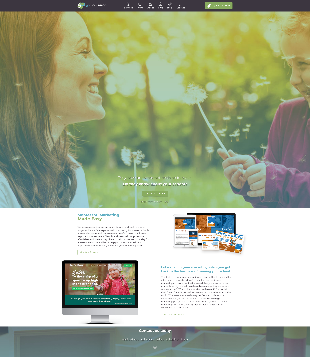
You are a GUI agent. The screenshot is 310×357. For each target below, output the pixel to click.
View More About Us (173, 314)
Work (140, 8)
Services (128, 8)
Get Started (153, 193)
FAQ (160, 8)
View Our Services (88, 252)
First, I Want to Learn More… (155, 201)
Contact (181, 8)
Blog (169, 8)
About (150, 8)
